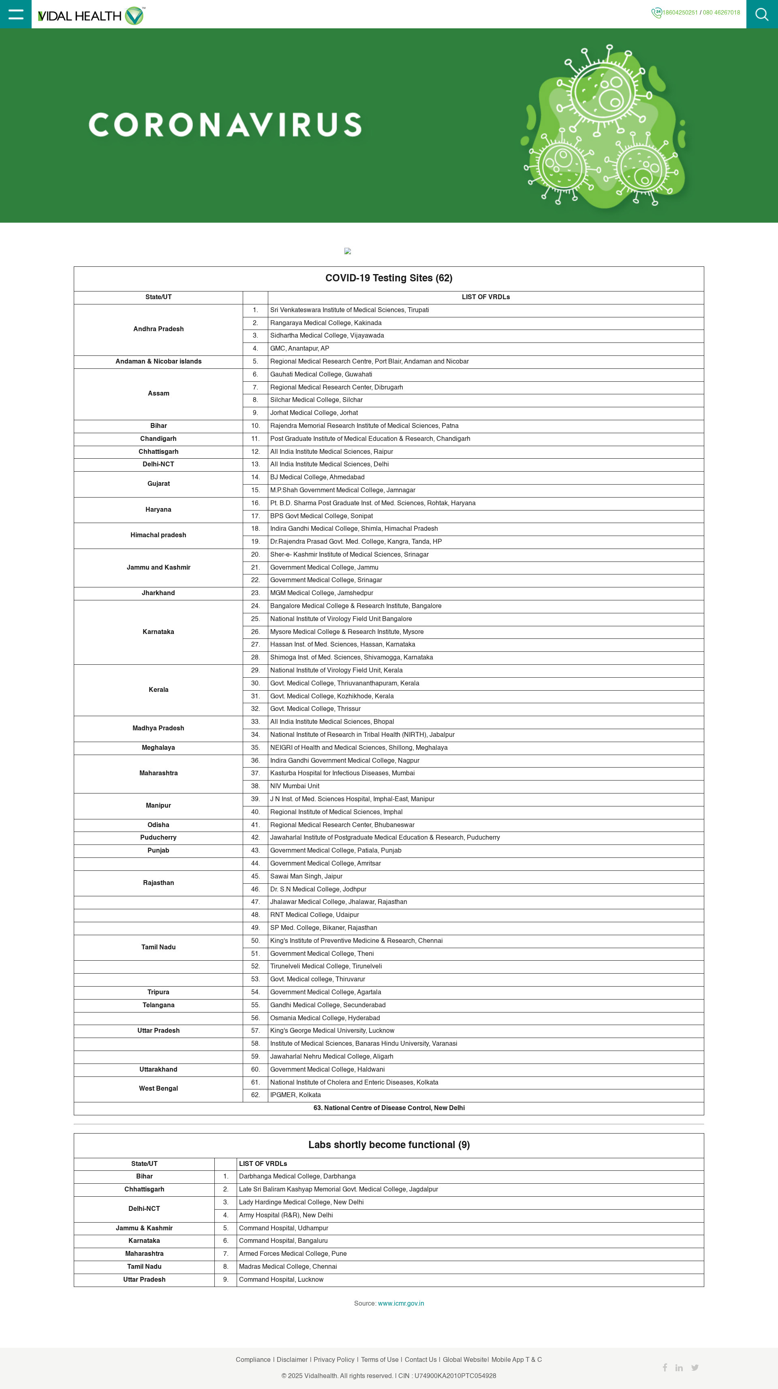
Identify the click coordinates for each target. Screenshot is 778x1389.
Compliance (253, 1360)
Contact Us (420, 1360)
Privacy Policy (335, 1360)
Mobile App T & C (516, 1360)
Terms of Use (379, 1360)
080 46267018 (721, 13)
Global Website (465, 1360)
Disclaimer (291, 1360)
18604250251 (680, 13)
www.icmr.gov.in (401, 1304)
